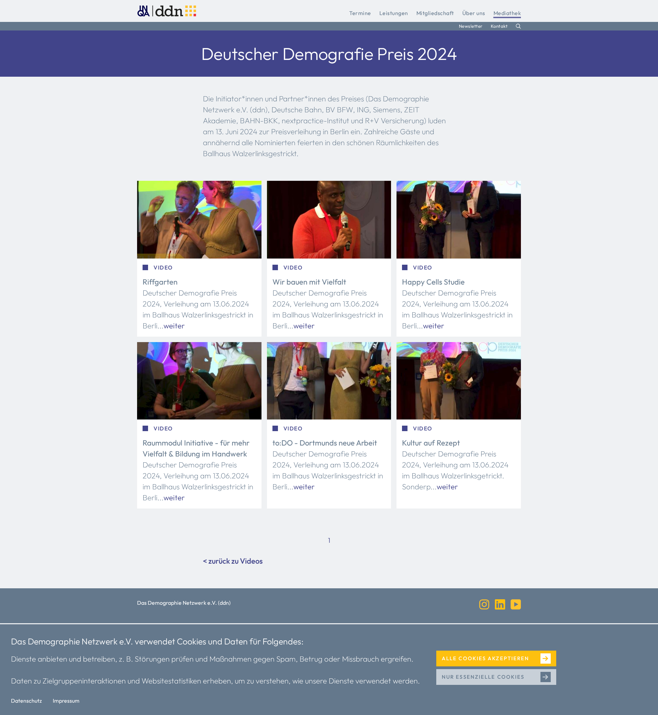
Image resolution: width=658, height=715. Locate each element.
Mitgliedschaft (435, 13)
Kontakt (499, 26)
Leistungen (393, 13)
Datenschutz (26, 700)
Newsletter (471, 26)
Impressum (66, 700)
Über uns (473, 13)
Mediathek (507, 13)
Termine (360, 13)
